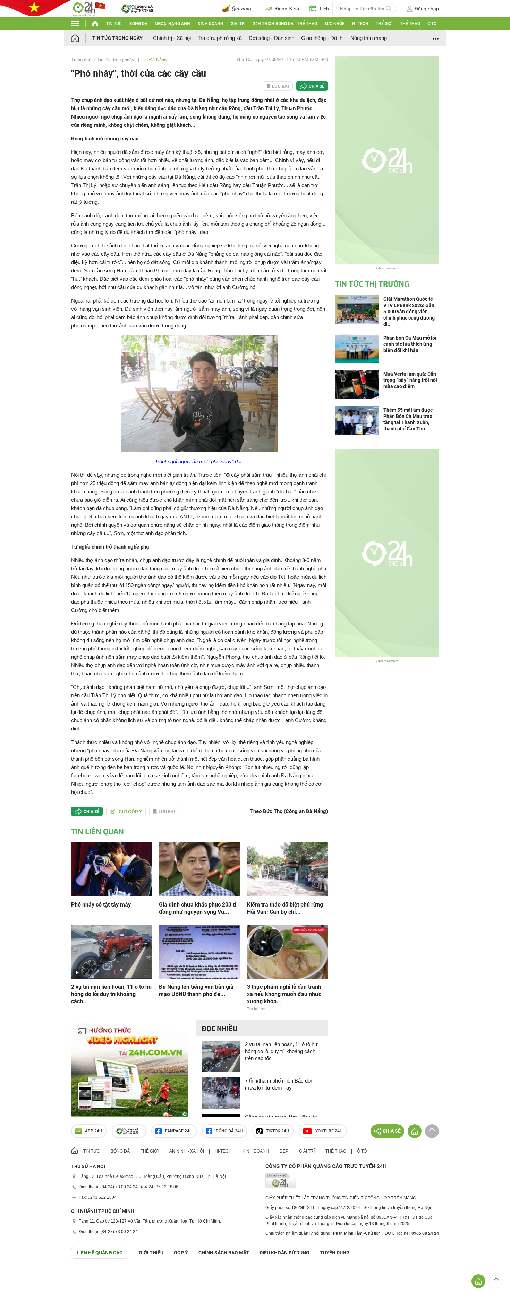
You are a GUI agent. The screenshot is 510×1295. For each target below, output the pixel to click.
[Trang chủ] (81, 38)
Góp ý (181, 1252)
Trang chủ (81, 59)
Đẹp (284, 1151)
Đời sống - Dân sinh (271, 38)
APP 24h (93, 1131)
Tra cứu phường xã (220, 38)
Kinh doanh (210, 23)
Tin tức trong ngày (117, 38)
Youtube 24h (329, 1131)
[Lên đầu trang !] (496, 1281)
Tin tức (114, 23)
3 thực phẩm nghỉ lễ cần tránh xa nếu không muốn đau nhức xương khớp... (284, 994)
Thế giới (384, 23)
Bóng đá (138, 23)
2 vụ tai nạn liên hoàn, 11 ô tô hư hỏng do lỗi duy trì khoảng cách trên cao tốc (281, 1051)
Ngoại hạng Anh (172, 23)
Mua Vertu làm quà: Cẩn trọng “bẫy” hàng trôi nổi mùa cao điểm (410, 380)
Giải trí (238, 23)
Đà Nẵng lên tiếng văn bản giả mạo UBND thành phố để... (196, 990)
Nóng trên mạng (368, 38)
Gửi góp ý (130, 811)
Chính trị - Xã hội (172, 38)
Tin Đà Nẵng (154, 59)
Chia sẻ (316, 86)
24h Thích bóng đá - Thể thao (285, 23)
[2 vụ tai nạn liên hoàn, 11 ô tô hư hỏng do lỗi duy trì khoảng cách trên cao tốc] (111, 951)
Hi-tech (360, 23)
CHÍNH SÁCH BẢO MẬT (223, 1252)
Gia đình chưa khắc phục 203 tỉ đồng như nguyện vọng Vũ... (197, 908)
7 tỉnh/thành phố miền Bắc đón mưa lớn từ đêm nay (279, 1084)
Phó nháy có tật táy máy (101, 904)
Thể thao (410, 23)
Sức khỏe (334, 23)
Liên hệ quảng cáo (100, 1252)
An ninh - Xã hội (186, 1151)
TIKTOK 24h (277, 1131)
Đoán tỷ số (287, 8)
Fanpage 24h (179, 1131)
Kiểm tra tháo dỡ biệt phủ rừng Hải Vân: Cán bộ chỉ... (285, 908)
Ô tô (431, 23)
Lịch (324, 8)
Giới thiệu (151, 1252)
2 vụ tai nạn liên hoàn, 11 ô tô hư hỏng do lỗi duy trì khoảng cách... (111, 994)
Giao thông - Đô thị (322, 38)
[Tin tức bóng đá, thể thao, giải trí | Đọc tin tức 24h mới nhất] (88, 8)
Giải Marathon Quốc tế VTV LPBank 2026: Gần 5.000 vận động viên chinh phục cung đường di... (409, 311)
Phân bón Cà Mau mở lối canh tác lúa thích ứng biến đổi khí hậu (409, 344)
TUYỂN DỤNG (335, 1252)
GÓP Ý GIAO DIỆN (20, 1275)
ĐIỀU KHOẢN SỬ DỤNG (284, 1252)
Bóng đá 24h (229, 1131)
